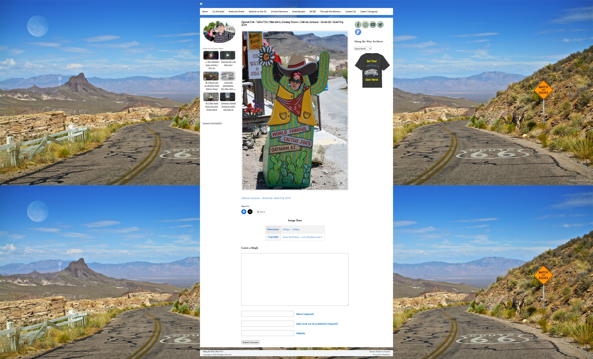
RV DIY (313, 11)
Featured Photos (236, 11)
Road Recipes (298, 11)
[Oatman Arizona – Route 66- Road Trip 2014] (295, 189)
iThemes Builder (375, 352)
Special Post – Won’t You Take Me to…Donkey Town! (269, 22)
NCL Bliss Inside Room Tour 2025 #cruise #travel (211, 106)
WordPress (386, 355)
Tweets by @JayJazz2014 (212, 123)
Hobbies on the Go (258, 11)
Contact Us (350, 11)
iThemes (387, 352)
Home (205, 11)
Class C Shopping (368, 11)
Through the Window (330, 11)
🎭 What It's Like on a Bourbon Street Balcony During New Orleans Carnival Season (211, 89)
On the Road (218, 11)
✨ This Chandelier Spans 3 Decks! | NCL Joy (212, 65)
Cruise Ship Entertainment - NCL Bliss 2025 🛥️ (228, 86)
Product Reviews (279, 11)
